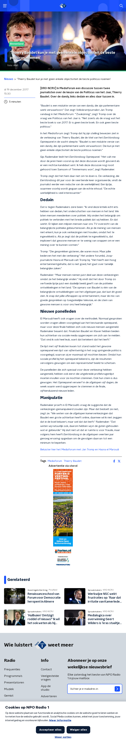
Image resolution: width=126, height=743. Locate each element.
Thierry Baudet (73, 461)
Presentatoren (14, 682)
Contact (46, 669)
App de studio (46, 688)
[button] (5, 6)
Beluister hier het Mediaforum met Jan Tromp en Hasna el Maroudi (79, 449)
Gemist (8, 695)
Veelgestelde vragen (50, 678)
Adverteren (49, 696)
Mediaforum (55, 461)
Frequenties (12, 669)
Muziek (9, 689)
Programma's (13, 676)
